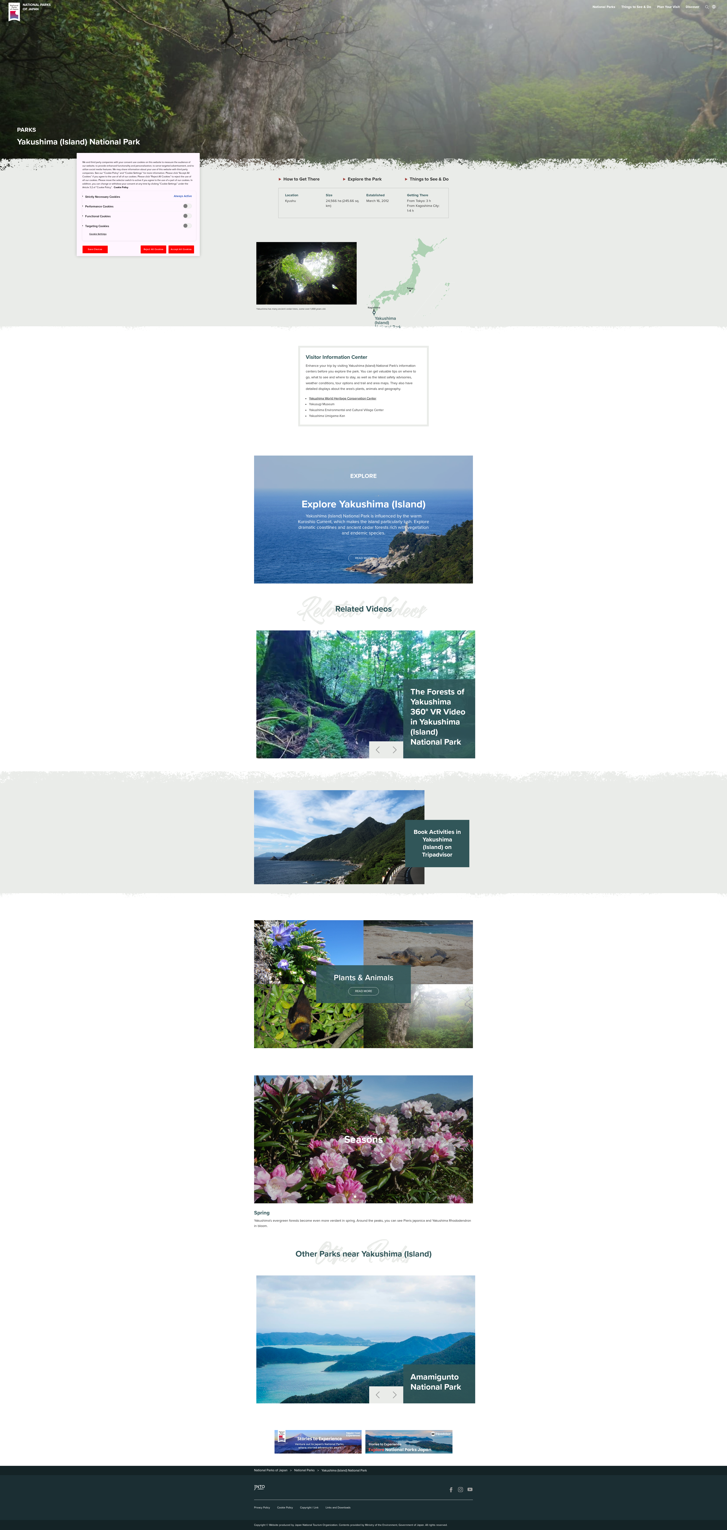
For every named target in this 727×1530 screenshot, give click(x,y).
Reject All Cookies (153, 249)
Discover (692, 7)
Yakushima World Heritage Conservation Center (342, 398)
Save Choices (95, 249)
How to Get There (301, 179)
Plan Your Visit (668, 7)
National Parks (604, 7)
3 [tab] (366, 1197)
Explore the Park (365, 179)
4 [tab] (372, 1197)
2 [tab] (361, 1197)
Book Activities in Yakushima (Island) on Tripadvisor (437, 843)
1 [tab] (355, 1197)
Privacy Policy (262, 1507)
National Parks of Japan (270, 1470)
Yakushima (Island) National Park (344, 1470)
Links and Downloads (338, 1507)
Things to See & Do (636, 7)
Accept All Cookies (181, 249)
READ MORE (363, 558)
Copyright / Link (309, 1507)
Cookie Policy (285, 1507)
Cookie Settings (98, 234)
